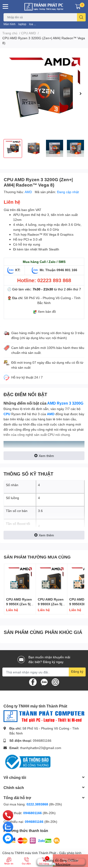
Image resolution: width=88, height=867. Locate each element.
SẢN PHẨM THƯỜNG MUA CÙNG (37, 556)
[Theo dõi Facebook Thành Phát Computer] (33, 682)
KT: (17, 270)
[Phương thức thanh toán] (32, 840)
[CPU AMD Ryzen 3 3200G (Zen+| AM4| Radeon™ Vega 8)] (44, 93)
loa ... (32, 24)
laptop (22, 24)
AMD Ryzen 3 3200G (65, 403)
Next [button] (80, 93)
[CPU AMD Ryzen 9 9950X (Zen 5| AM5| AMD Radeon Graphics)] (20, 580)
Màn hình (9, 24)
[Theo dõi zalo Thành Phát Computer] (44, 682)
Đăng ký (77, 671)
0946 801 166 (67, 270)
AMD (29, 192)
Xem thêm (46, 456)
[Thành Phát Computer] (44, 6)
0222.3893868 (37, 804)
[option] (44, 93)
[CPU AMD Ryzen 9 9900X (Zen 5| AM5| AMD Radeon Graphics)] (51, 580)
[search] (81, 17)
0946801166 (42, 740)
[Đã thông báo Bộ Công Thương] (27, 761)
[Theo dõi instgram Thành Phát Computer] (55, 682)
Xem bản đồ (47, 311)
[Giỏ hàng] (78, 6)
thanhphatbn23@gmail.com (40, 748)
